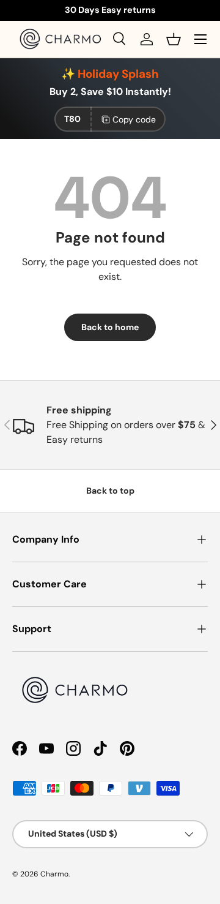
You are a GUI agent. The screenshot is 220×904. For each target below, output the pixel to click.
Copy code (134, 119)
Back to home (110, 327)
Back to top (110, 490)
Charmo (54, 874)
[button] (173, 39)
